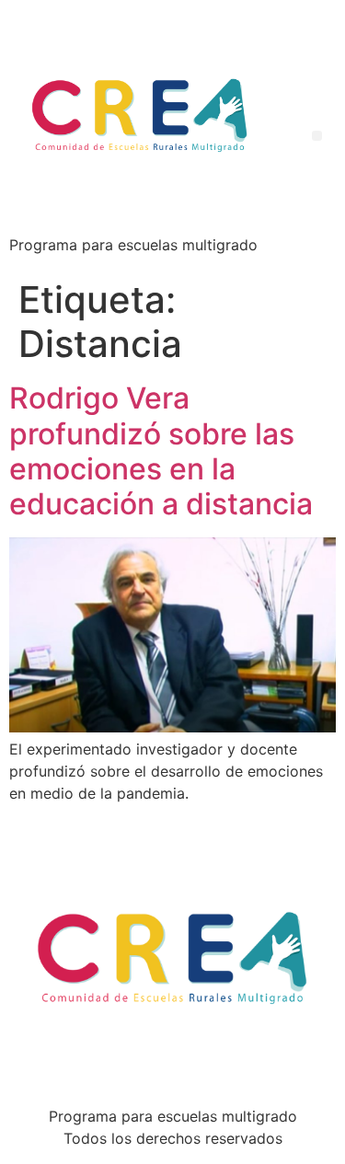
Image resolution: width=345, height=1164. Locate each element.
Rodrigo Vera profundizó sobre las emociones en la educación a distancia (161, 451)
